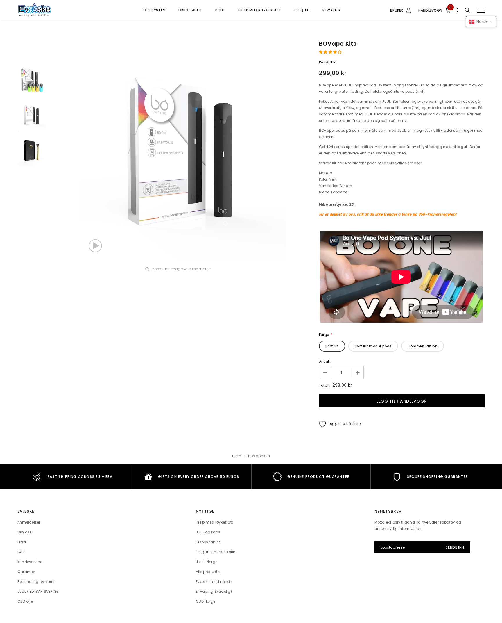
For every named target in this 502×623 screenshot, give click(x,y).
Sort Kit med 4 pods (373, 345)
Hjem (236, 455)
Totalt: (325, 385)
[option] (183, 151)
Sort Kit (332, 345)
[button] (331, 51)
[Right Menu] (481, 10)
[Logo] (61, 10)
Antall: (325, 361)
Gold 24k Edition (423, 345)
